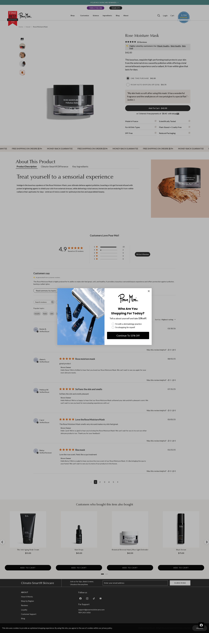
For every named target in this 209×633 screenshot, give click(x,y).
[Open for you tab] (201, 625)
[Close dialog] (149, 291)
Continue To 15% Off (128, 335)
